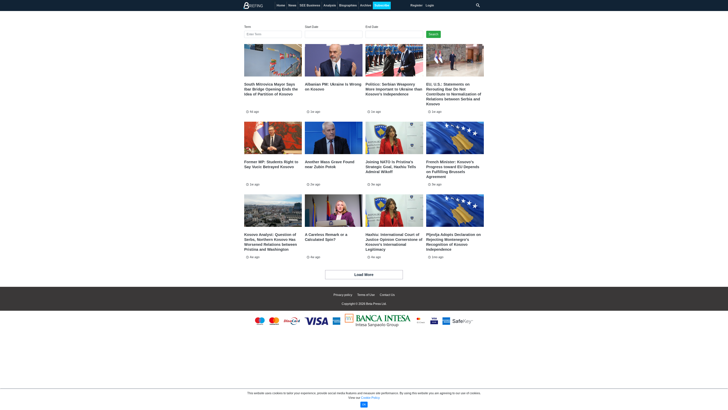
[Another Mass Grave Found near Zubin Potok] (333, 138)
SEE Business (310, 5)
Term (247, 26)
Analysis (329, 5)
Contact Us (387, 294)
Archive (365, 5)
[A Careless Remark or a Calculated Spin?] (333, 210)
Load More (363, 275)
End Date (372, 26)
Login (430, 5)
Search (433, 34)
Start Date (311, 26)
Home (281, 5)
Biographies (348, 5)
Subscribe (381, 5)
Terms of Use (366, 294)
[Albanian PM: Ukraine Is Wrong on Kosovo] (333, 60)
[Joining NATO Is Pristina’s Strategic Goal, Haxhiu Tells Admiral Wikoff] (394, 138)
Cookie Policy (370, 397)
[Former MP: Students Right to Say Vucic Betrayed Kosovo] (273, 138)
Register (416, 5)
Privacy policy (342, 294)
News (292, 5)
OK (364, 404)
